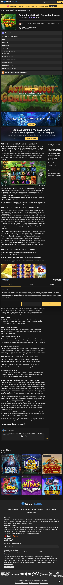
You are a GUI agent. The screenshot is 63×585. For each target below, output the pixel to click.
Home (2, 10)
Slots (34, 509)
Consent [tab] (11, 284)
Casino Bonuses (12, 509)
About (54, 509)
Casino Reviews (25, 509)
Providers (41, 509)
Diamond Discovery (17, 400)
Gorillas (36, 210)
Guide (48, 509)
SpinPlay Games (13, 36)
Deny (31, 304)
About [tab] (52, 284)
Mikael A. (24, 24)
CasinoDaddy (31, 512)
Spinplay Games (36, 146)
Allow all (51, 304)
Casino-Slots (9, 10)
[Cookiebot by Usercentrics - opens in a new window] (54, 280)
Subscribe (9, 567)
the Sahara (5, 214)
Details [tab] (31, 284)
